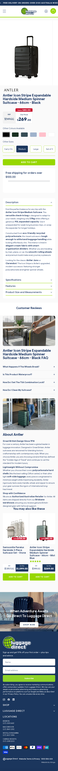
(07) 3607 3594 (8, 735)
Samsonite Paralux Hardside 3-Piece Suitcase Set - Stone (14, 550)
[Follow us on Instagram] (4, 699)
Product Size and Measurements (24, 292)
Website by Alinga (48, 762)
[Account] (46, 11)
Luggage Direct (11, 759)
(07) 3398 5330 (9, 741)
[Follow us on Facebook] (9, 699)
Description (12, 202)
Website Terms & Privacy (29, 759)
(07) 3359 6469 (8, 723)
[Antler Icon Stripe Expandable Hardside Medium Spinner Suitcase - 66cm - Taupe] (51, 134)
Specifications (13, 280)
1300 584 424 (47, 759)
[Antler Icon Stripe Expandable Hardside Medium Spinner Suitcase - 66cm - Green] (15, 134)
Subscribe (29, 678)
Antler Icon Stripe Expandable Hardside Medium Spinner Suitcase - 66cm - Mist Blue (42, 553)
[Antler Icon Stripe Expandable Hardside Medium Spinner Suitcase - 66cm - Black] (6, 134)
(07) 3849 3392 (8, 729)
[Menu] (4, 11)
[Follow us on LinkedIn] (13, 699)
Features (10, 286)
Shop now (29, 625)
